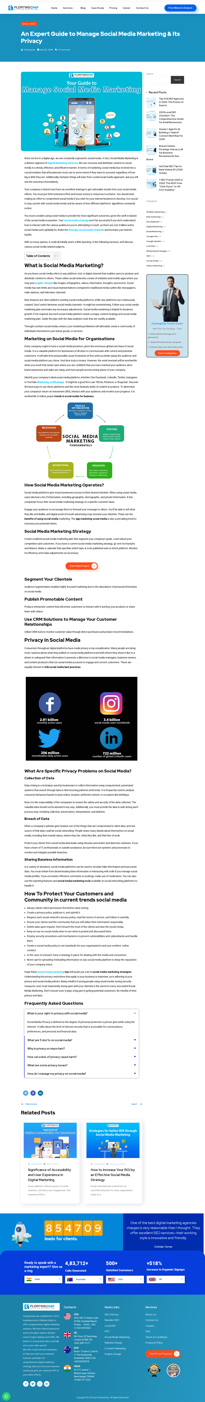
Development (152, 221)
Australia (80, 1279)
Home (54, 8)
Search (149, 73)
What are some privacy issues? (47, 1065)
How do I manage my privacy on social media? (56, 1074)
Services (68, 8)
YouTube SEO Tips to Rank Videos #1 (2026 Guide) (171, 169)
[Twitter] (33, 1384)
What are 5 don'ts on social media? (49, 1040)
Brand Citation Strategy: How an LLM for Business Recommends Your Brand (164, 153)
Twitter (25, 1093)
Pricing (113, 8)
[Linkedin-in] (47, 1384)
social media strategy (76, 220)
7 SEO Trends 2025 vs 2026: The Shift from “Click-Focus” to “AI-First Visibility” (171, 184)
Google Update (153, 241)
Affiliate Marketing (155, 212)
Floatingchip (29, 49)
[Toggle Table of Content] (55, 255)
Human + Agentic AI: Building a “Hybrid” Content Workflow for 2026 (171, 134)
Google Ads (152, 236)
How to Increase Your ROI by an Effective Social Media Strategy (113, 1175)
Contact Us (142, 8)
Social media (29, 24)
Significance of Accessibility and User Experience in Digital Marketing (49, 1175)
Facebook (33, 1093)
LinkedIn (40, 1093)
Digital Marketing (154, 226)
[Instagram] (40, 1384)
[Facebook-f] (26, 1384)
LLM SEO (150, 246)
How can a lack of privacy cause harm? (52, 1057)
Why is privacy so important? (46, 1048)
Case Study (97, 8)
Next (135, 1104)
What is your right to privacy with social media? (57, 1013)
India (37, 1279)
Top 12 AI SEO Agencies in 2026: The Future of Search (171, 102)
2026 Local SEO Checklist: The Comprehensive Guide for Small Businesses (171, 117)
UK (160, 1279)
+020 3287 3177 (82, 1343)
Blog (83, 8)
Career (126, 8)
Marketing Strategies (156, 251)
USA (120, 1279)
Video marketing (154, 265)
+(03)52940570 (81, 1361)
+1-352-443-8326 (82, 1328)
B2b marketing (153, 217)
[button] (81, 1013)
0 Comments (63, 49)
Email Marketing (153, 231)
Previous (31, 1104)
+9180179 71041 (82, 1380)
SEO (148, 256)
